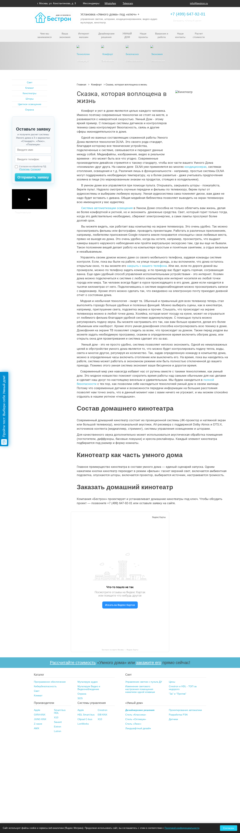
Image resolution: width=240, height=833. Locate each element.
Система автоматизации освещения (107, 208)
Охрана (29, 109)
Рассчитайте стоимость (73, 662)
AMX (36, 728)
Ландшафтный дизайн (138, 728)
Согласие (35, 169)
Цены (172, 681)
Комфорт (96, 84)
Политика (25, 169)
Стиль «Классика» (135, 714)
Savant (58, 722)
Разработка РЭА (178, 714)
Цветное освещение (29, 104)
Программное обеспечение (50, 681)
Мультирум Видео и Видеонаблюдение (88, 688)
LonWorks (83, 723)
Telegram (128, 3)
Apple (37, 710)
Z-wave (38, 723)
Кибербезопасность (45, 686)
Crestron (102, 710)
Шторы (30, 98)
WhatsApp (110, 3)
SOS (80, 698)
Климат (29, 87)
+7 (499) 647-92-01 (187, 14)
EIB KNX (102, 714)
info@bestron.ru (199, 3)
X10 (56, 717)
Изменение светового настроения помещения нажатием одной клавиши (140, 689)
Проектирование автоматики (185, 710)
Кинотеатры (29, 93)
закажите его (148, 662)
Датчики (173, 719)
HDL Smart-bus (86, 714)
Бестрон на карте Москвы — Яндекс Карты (120, 650)
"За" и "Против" (177, 693)
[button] (29, 199)
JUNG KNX (40, 719)
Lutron (57, 731)
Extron (57, 726)
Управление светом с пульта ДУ (143, 681)
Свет (29, 82)
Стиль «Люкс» (133, 723)
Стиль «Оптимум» (135, 719)
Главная (81, 84)
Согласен (228, 828)
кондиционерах (195, 166)
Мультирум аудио (87, 681)
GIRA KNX (39, 714)
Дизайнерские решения (139, 710)
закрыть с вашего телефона (147, 266)
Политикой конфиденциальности (181, 828)
